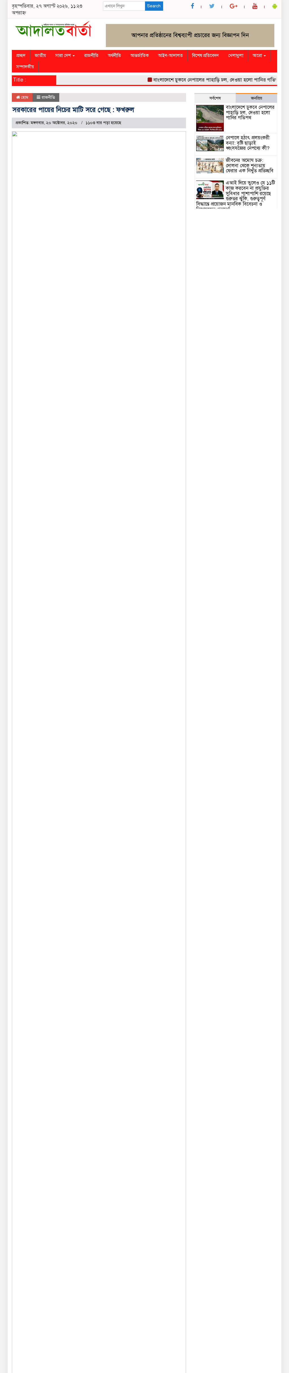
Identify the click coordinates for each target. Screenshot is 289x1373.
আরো (258, 55)
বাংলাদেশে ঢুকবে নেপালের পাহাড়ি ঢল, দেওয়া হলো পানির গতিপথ (208, 80)
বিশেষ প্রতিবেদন (205, 55)
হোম (24, 97)
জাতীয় (40, 55)
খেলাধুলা (235, 55)
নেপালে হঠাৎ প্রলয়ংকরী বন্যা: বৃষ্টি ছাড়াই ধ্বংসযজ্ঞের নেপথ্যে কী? (248, 143)
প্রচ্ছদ (20, 55)
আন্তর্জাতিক (139, 55)
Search (154, 5)
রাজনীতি (91, 55)
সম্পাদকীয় (25, 67)
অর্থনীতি (114, 55)
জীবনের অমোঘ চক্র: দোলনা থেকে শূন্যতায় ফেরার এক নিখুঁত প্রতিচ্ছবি (249, 165)
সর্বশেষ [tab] (215, 98)
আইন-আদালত (170, 55)
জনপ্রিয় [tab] (256, 98)
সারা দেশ (63, 55)
